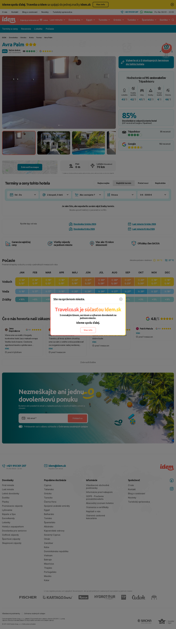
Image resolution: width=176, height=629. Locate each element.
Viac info (88, 330)
